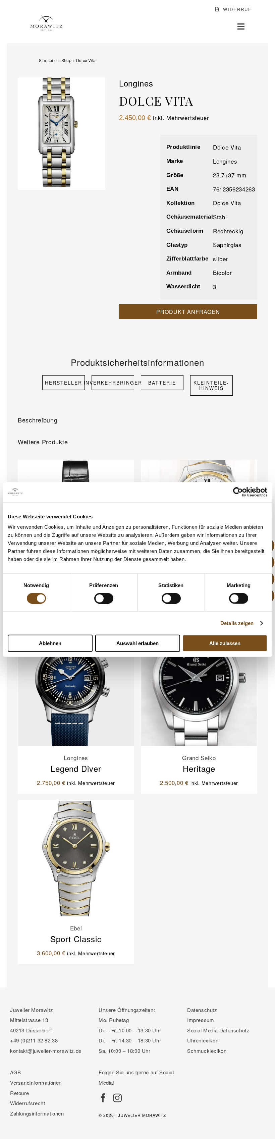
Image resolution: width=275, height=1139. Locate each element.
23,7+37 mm (229, 175)
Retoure (19, 1092)
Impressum (200, 1019)
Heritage (199, 768)
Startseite (48, 60)
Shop (66, 60)
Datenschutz (202, 1009)
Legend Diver (76, 768)
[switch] (103, 598)
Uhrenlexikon (202, 1040)
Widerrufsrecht (27, 1102)
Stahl (220, 217)
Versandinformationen (36, 1082)
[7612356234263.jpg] (62, 133)
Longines (225, 161)
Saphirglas (227, 244)
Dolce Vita (227, 147)
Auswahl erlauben (137, 643)
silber (220, 258)
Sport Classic (76, 939)
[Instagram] (117, 1097)
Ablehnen (50, 643)
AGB (15, 1072)
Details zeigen (237, 623)
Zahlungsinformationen (37, 1113)
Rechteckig (228, 231)
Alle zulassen (224, 643)
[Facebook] (103, 1097)
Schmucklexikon (206, 1050)
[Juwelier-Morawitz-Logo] (46, 18)
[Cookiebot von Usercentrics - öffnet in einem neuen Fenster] (238, 492)
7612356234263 (234, 189)
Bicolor (222, 272)
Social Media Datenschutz (218, 1030)
